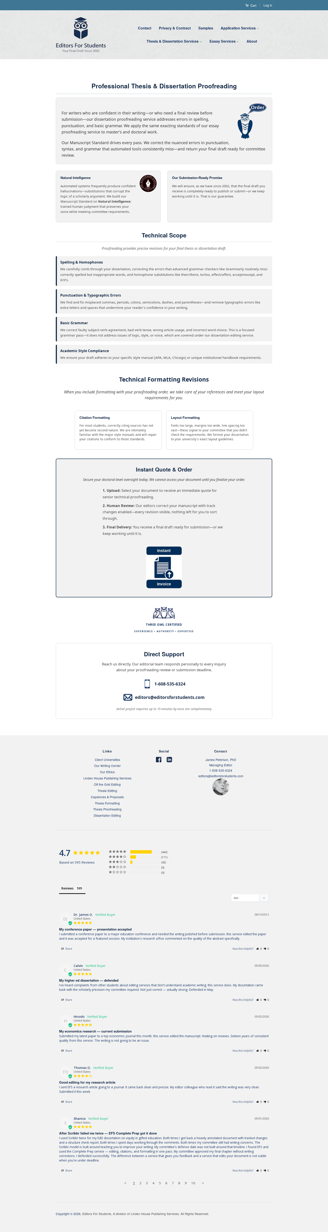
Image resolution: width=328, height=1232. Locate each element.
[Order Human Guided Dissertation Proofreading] (64, 106)
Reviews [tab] (67, 888)
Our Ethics (107, 772)
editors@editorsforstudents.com (170, 697)
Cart (252, 5)
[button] (259, 949)
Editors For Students (96, 1213)
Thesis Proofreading (107, 809)
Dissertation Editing (107, 815)
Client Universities (107, 759)
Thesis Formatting (107, 803)
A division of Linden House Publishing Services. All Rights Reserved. (161, 1213)
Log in (268, 5)
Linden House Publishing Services (107, 778)
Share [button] (68, 949)
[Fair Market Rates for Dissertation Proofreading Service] (164, 587)
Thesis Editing (107, 790)
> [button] (203, 1183)
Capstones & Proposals (107, 797)
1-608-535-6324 (169, 684)
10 (193, 1183)
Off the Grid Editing (107, 784)
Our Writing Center (107, 765)
